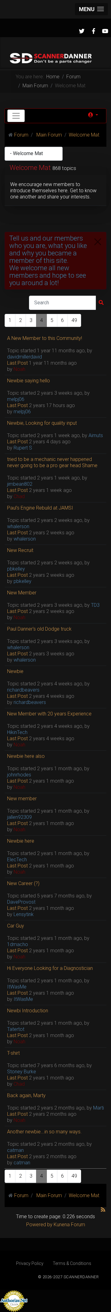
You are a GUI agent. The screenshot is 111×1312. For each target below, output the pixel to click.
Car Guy (15, 926)
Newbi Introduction (27, 1011)
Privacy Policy (29, 1263)
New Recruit (20, 550)
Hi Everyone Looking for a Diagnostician (50, 968)
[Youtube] (105, 31)
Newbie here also (26, 756)
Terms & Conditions (72, 1263)
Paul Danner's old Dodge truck (39, 629)
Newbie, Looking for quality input (42, 423)
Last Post (17, 363)
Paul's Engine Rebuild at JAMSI (40, 508)
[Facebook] (93, 31)
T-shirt (13, 1053)
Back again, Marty (26, 1095)
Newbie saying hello (28, 381)
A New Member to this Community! (44, 338)
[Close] (97, 241)
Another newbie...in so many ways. (44, 1132)
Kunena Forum (69, 1224)
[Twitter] (82, 31)
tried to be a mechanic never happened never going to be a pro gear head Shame (52, 462)
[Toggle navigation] (16, 116)
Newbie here (20, 841)
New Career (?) (23, 883)
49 (74, 320)
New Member (21, 593)
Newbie (15, 671)
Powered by (39, 1224)
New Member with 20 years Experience (49, 714)
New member (22, 799)
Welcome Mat (30, 168)
